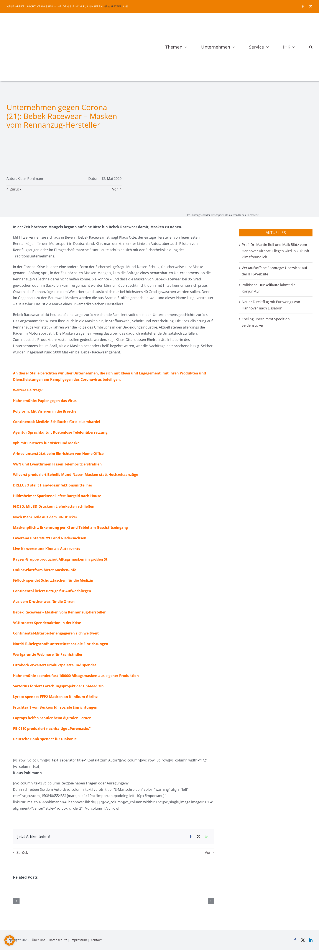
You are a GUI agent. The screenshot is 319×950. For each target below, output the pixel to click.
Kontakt (96, 940)
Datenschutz (58, 940)
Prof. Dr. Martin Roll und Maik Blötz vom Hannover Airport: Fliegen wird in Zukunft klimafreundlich (275, 251)
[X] (198, 836)
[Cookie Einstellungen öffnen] (9, 944)
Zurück (15, 189)
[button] (310, 47)
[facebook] (303, 6)
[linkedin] (310, 940)
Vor (115, 189)
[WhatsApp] (206, 836)
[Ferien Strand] (55, 21)
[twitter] (310, 6)
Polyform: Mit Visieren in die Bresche (44, 411)
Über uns (38, 940)
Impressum (79, 940)
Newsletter (113, 6)
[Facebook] (191, 836)
